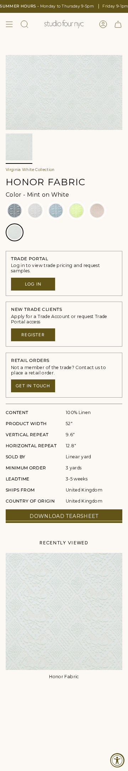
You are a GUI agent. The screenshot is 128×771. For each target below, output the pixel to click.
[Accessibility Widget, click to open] (117, 760)
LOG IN (33, 284)
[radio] (14, 211)
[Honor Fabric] (64, 611)
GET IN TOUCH (33, 385)
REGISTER (33, 334)
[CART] (118, 24)
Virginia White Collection (30, 169)
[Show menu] (9, 24)
